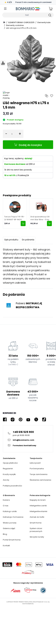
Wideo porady (9, 522)
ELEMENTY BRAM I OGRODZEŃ (21, 22)
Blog (5, 534)
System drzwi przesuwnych (36, 530)
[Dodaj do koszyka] (23, 223)
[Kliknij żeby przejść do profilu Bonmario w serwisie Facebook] (5, 419)
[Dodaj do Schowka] (51, 96)
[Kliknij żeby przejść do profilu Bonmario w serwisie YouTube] (28, 419)
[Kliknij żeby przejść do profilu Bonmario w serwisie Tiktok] (44, 419)
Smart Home (35, 522)
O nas (5, 505)
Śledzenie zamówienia (40, 480)
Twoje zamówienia (38, 474)
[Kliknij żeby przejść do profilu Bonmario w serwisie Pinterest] (20, 419)
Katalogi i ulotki (10, 511)
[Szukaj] (49, 15)
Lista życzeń (35, 463)
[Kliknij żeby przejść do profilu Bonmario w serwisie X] (36, 419)
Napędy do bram (38, 500)
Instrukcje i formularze (13, 517)
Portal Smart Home (12, 539)
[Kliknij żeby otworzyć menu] (5, 9)
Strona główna (4, 22)
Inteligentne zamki (38, 505)
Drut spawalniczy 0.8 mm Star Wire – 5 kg (39, 218)
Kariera (6, 500)
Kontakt (6, 545)
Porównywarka (37, 468)
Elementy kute (44, 22)
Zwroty (6, 480)
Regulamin (8, 468)
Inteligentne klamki (38, 511)
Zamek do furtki (37, 517)
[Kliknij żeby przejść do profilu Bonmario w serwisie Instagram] (13, 419)
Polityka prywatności (12, 485)
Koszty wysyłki (9, 474)
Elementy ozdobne (15, 25)
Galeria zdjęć (9, 528)
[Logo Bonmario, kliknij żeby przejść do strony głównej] (28, 8)
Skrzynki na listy (37, 537)
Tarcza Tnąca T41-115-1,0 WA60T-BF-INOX (14, 218)
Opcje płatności (10, 463)
